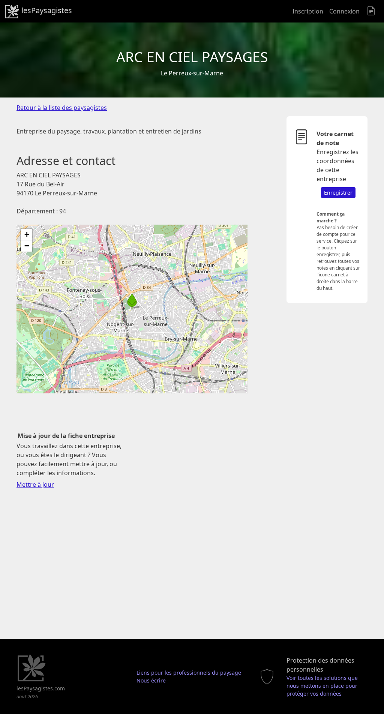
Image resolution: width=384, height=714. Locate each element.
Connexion (344, 11)
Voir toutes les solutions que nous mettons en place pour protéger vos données (322, 685)
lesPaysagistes (46, 10)
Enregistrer (338, 192)
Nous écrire (151, 680)
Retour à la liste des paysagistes (61, 108)
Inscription (307, 11)
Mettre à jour (35, 484)
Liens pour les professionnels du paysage (188, 672)
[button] (132, 301)
